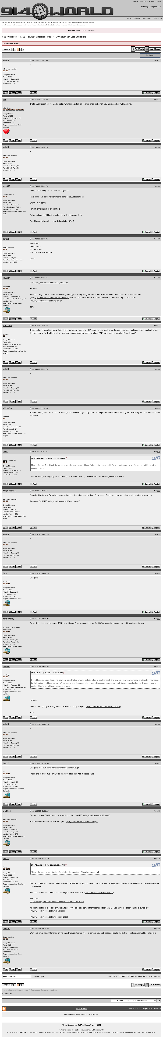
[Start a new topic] (153, 49)
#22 (158, 99)
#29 (158, 408)
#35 (158, 666)
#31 (158, 491)
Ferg (5, 573)
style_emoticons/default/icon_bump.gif (51, 282)
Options (149, 55)
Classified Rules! (12, 43)
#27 (158, 325)
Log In (84, 30)
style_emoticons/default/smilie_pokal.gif (52, 298)
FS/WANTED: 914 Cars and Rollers (70, 37)
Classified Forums (44, 37)
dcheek (6, 239)
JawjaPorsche (9, 491)
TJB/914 (6, 278)
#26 (158, 278)
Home (135, 1)
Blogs (159, 1)
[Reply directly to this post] (155, 92)
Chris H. (6, 928)
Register (91, 30)
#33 (158, 573)
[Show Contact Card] (12, 92)
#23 (158, 147)
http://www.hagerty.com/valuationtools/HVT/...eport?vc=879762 (57, 902)
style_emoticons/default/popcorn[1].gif (51, 917)
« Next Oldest (111, 976)
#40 (158, 928)
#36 (158, 724)
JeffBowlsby (8, 619)
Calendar (158, 18)
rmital (5, 452)
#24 (158, 186)
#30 (158, 452)
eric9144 (7, 811)
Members (147, 18)
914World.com (10, 37)
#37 (158, 763)
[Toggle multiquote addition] (146, 92)
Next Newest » (154, 976)
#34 (158, 619)
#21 (158, 60)
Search (137, 18)
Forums (143, 1)
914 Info (152, 1)
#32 (158, 534)
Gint (4, 99)
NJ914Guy (7, 326)
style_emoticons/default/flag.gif (96, 815)
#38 (158, 811)
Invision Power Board (72, 1014)
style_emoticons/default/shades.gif (49, 911)
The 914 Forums (26, 37)
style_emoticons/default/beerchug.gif (119, 333)
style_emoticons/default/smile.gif (99, 893)
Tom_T (6, 763)
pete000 (6, 186)
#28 (158, 369)
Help (129, 18)
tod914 (6, 60)
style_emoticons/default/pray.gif (48, 301)
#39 (158, 858)
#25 (158, 239)
